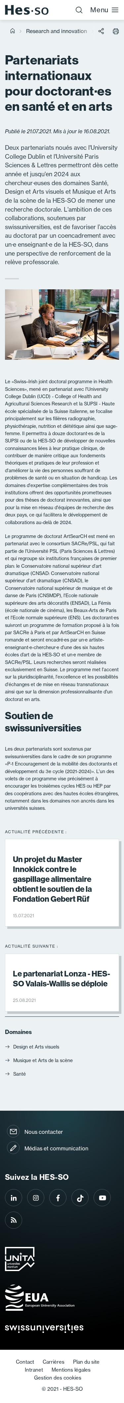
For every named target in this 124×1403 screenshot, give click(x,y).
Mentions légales (71, 1370)
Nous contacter (43, 1132)
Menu (99, 10)
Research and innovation (56, 31)
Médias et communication (56, 1148)
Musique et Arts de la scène (43, 1060)
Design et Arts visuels (36, 1047)
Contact (25, 1362)
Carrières (53, 1362)
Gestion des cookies (57, 1378)
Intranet (34, 1370)
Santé (19, 1074)
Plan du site (86, 1362)
